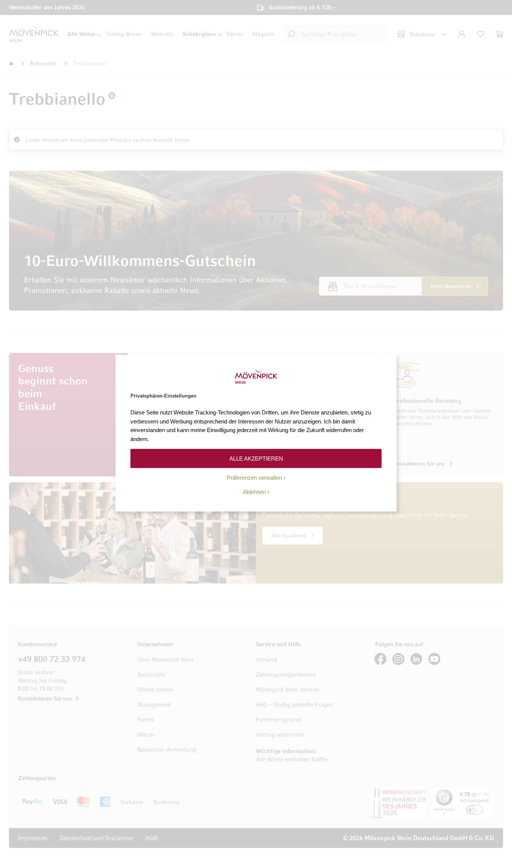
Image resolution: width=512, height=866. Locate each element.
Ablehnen (254, 492)
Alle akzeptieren (256, 458)
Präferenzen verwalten (254, 477)
